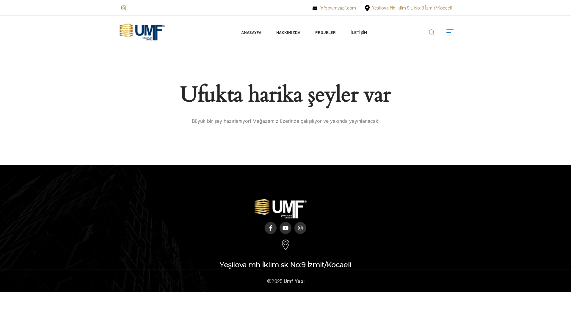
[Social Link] (123, 7)
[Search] (432, 31)
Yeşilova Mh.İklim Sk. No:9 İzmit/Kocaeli (411, 7)
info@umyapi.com (337, 7)
